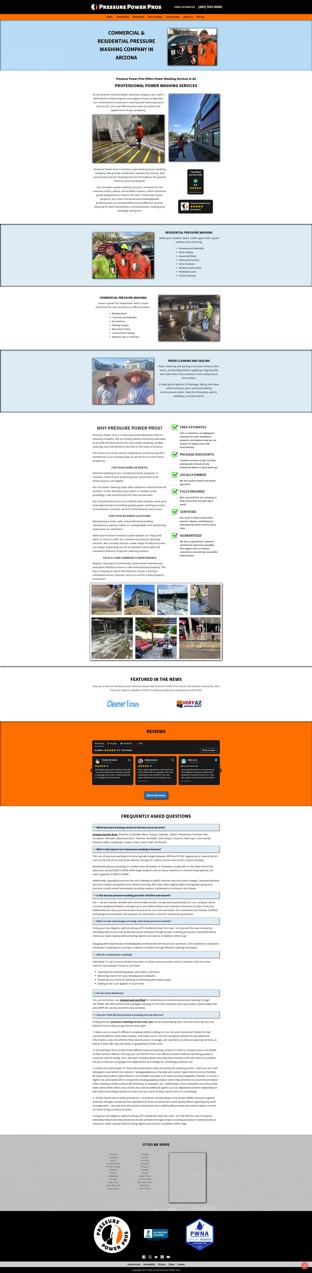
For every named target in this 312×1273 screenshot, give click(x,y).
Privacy (161, 1264)
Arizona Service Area (105, 834)
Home (110, 17)
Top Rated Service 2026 (195, 173)
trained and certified (132, 1000)
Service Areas (133, 1264)
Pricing (200, 17)
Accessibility (149, 1264)
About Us (188, 17)
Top (304, 1265)
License (181, 1264)
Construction (173, 17)
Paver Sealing (155, 17)
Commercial (122, 17)
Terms (171, 1264)
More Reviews (156, 795)
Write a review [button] (208, 750)
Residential (138, 17)
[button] (112, 743)
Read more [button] (99, 781)
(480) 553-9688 (210, 7)
